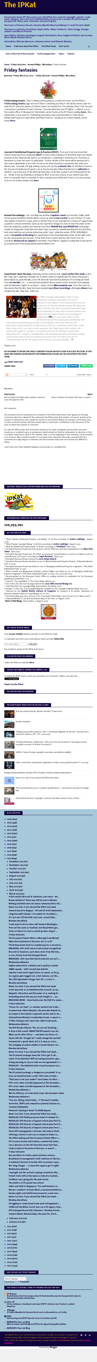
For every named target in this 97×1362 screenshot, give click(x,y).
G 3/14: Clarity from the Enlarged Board (27, 955)
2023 (9, 830)
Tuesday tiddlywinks (18, 1107)
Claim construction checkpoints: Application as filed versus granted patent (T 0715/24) (52, 763)
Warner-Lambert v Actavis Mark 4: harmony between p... (36, 1190)
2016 (9, 855)
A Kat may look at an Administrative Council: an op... (34, 990)
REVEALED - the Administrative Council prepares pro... (35, 1066)
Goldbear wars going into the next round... (29, 1180)
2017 (9, 851)
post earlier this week (73, 274)
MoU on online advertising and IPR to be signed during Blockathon (36, 1324)
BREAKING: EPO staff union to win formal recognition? (35, 949)
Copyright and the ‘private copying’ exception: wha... (34, 1173)
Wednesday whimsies (19, 962)
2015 (9, 859)
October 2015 (15, 869)
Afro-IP (11, 1302)
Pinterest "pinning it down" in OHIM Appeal (30, 1111)
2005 (9, 1259)
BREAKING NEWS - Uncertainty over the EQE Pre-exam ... (36, 1000)
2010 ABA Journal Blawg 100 (59, 584)
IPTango (11, 1310)
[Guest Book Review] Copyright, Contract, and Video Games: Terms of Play (47, 798)
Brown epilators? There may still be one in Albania (33, 900)
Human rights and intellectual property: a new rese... (34, 1193)
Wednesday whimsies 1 (19, 1097)
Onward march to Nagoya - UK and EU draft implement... (36, 911)
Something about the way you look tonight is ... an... (34, 997)
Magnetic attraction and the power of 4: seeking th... (34, 993)
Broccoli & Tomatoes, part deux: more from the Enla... (35, 952)
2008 (10, 1248)
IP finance (12, 1294)
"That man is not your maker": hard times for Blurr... (34, 1080)
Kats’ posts (64, 46)
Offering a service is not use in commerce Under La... (34, 1135)
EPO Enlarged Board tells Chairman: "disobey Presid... (35, 1211)
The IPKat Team (49, 46)
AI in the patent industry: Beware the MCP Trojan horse (39, 711)
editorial (82, 169)
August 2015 (15, 876)
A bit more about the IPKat (26, 46)
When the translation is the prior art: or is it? (30, 942)
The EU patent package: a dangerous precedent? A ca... (35, 1073)
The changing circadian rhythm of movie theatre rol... (34, 1045)
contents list (65, 166)
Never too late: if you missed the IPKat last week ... (33, 1052)
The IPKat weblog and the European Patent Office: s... (34, 1138)
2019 (9, 844)
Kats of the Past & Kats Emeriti (20, 54)
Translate (24, 1282)
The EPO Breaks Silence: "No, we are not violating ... (34, 1028)
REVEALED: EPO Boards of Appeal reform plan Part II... (35, 1121)
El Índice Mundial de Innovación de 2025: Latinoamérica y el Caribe (37, 1312)
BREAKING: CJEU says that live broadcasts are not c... (34, 959)
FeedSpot (61, 547)
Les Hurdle (14, 283)
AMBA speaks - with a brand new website (28, 969)
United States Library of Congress (39, 591)
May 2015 (13, 887)
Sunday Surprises (23, 722)
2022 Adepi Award (48, 559)
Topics (61, 54)
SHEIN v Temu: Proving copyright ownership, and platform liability (43, 752)
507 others (81, 288)
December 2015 (16, 862)
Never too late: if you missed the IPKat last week (32, 907)
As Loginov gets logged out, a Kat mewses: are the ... (34, 976)
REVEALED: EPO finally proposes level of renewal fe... (34, 1117)
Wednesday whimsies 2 (19, 1090)
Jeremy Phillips (34, 65)
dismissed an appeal (24, 241)
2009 (10, 1244)
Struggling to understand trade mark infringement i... (34, 1204)
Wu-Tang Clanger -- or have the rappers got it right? (34, 1166)
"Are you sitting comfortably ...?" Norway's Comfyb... (34, 1100)
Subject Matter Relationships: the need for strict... (33, 1214)
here (83, 112)
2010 (9, 1241)
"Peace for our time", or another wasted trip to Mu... (34, 1007)
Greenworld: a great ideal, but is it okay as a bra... (33, 1042)
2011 (9, 1237)
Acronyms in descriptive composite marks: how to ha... (35, 1014)
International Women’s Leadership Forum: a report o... (35, 1018)
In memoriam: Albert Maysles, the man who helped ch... (35, 1011)
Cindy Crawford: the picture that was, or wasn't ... (32, 1149)
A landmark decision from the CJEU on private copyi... (34, 1162)
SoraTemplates (63, 1340)
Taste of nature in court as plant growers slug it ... (33, 931)
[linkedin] (89, 1335)
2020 (9, 841)
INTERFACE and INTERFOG (65, 227)
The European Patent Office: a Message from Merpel (34, 938)
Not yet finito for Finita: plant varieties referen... (32, 1155)
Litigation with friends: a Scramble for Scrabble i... (33, 914)
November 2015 (16, 865)
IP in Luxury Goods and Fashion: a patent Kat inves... (34, 1142)
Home (8, 46)
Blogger (53, 1347)
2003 (10, 1266)
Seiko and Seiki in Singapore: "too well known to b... (34, 1186)
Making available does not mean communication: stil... (35, 904)
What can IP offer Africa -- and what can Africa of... (34, 1035)
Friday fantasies (18, 65)
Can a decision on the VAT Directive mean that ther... (34, 1145)
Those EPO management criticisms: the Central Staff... (35, 1131)
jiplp (9, 1316)
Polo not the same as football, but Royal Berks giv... (34, 928)
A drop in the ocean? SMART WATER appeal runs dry (34, 1031)
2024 (9, 826)
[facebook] (81, 1335)
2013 (9, 1230)
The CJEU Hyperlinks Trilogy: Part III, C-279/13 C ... (32, 980)
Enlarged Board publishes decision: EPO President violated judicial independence (37, 773)
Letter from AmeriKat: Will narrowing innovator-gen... (35, 1059)
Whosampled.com (63, 285)
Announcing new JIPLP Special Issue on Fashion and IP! (32, 1318)
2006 (10, 1255)
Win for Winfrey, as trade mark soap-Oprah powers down (36, 1093)
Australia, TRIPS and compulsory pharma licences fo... (35, 1104)
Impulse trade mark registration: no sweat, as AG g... (34, 973)
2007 (9, 1252)
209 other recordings (59, 288)
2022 (9, 834)
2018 (9, 848)
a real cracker (60, 218)
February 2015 (16, 1219)
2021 (9, 837)
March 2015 (14, 894)
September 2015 (17, 872)
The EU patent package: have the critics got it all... (33, 1055)
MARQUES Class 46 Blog (18, 1322)
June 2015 (14, 883)
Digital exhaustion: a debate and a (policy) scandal (33, 966)
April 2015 (14, 890)
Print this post (15, 362)
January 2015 (15, 1222)
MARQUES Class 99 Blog (18, 1328)
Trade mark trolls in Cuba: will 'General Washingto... (34, 924)
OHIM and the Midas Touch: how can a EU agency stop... (35, 1207)
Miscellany (47, 65)
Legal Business (46, 557)
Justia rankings (78, 539)
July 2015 (13, 880)
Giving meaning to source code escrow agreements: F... (35, 1062)
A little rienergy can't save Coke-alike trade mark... (33, 1021)
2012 (9, 1234)
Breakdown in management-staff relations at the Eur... (35, 1159)
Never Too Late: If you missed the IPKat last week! (37, 778)
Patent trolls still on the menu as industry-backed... (34, 1176)
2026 (9, 819)
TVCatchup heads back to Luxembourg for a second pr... (36, 945)
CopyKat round (58, 215)
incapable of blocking (22, 235)
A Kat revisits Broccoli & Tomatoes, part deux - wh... (34, 897)
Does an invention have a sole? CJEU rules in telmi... (33, 1076)
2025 (9, 823)
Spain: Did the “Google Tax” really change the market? (35, 1038)
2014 (9, 1227)
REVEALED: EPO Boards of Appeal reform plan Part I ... (35, 1128)
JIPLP (39, 155)
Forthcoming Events (46, 54)
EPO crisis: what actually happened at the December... (35, 1083)
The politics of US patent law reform (26, 1183)
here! (87, 25)
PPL (50, 317)
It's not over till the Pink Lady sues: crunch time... (33, 918)
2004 (10, 1262)
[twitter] (85, 1335)
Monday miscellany (18, 921)
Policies (71, 54)
